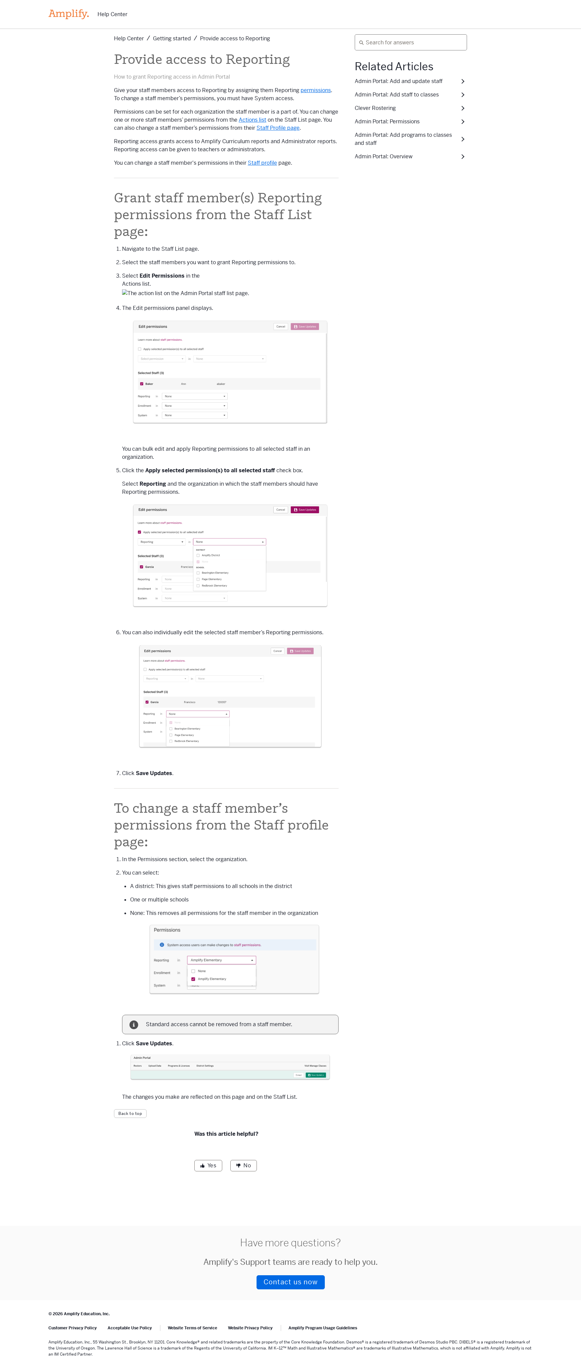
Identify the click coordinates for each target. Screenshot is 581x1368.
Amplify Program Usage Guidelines (322, 1328)
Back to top (130, 1113)
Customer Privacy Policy (72, 1328)
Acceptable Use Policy (130, 1328)
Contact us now (291, 1282)
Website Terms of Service (192, 1328)
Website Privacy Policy (250, 1328)
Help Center (112, 14)
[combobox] (408, 42)
